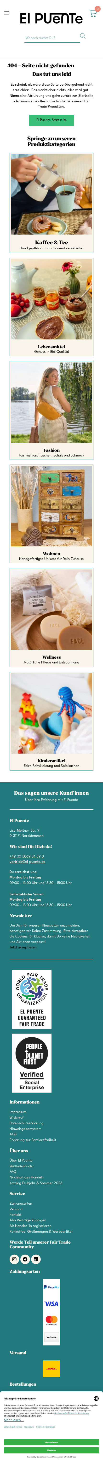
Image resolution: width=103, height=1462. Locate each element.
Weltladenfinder (22, 1166)
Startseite (85, 96)
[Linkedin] (36, 1259)
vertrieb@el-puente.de (27, 862)
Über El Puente (21, 1161)
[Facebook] (25, 1259)
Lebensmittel (51, 347)
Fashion (52, 450)
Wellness (51, 657)
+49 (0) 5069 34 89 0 (27, 857)
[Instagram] (14, 1259)
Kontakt (15, 1215)
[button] (51, 120)
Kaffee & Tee (51, 242)
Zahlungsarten (21, 1204)
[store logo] (51, 18)
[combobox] (52, 38)
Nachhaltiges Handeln (27, 1177)
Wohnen (51, 554)
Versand (16, 1209)
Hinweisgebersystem (25, 1129)
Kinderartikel (51, 761)
